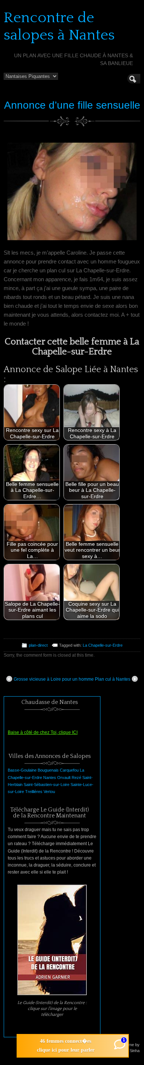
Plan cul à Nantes (112, 679)
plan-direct (38, 645)
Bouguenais (48, 770)
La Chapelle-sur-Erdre (103, 645)
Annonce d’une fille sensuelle (72, 105)
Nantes (49, 777)
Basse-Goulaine (22, 770)
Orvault (64, 777)
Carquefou (69, 770)
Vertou (49, 791)
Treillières (33, 791)
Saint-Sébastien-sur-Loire (46, 784)
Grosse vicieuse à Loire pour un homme (54, 679)
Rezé (76, 777)
